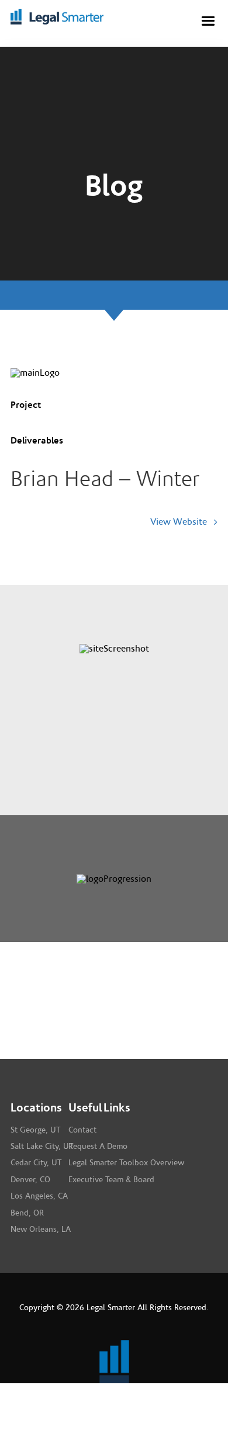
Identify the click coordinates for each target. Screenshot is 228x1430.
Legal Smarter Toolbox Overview (126, 1163)
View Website (179, 522)
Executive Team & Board (111, 1180)
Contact (82, 1130)
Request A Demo (97, 1146)
